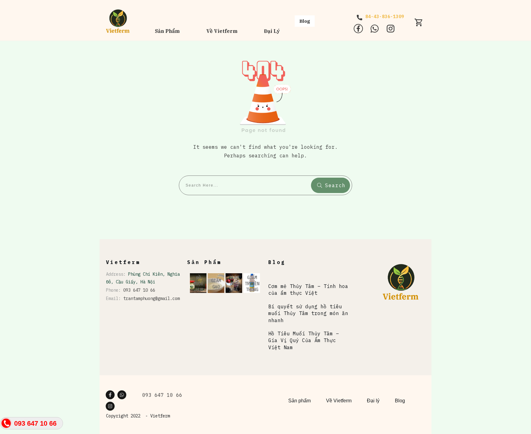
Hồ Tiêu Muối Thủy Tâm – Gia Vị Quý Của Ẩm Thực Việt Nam (303, 340)
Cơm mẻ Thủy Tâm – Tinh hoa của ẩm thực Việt (308, 289)
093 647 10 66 (139, 290)
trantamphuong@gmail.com (151, 298)
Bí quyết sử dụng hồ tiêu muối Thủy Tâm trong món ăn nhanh (308, 313)
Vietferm (160, 416)
